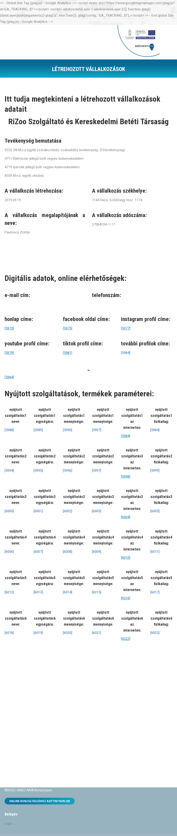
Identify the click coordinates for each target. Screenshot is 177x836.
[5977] (125, 328)
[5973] (9, 328)
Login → (10, 823)
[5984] (9, 377)
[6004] (125, 517)
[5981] (67, 353)
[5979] (9, 353)
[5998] (125, 476)
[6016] (125, 598)
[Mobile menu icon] (167, 42)
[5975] (67, 328)
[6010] (125, 558)
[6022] (125, 639)
